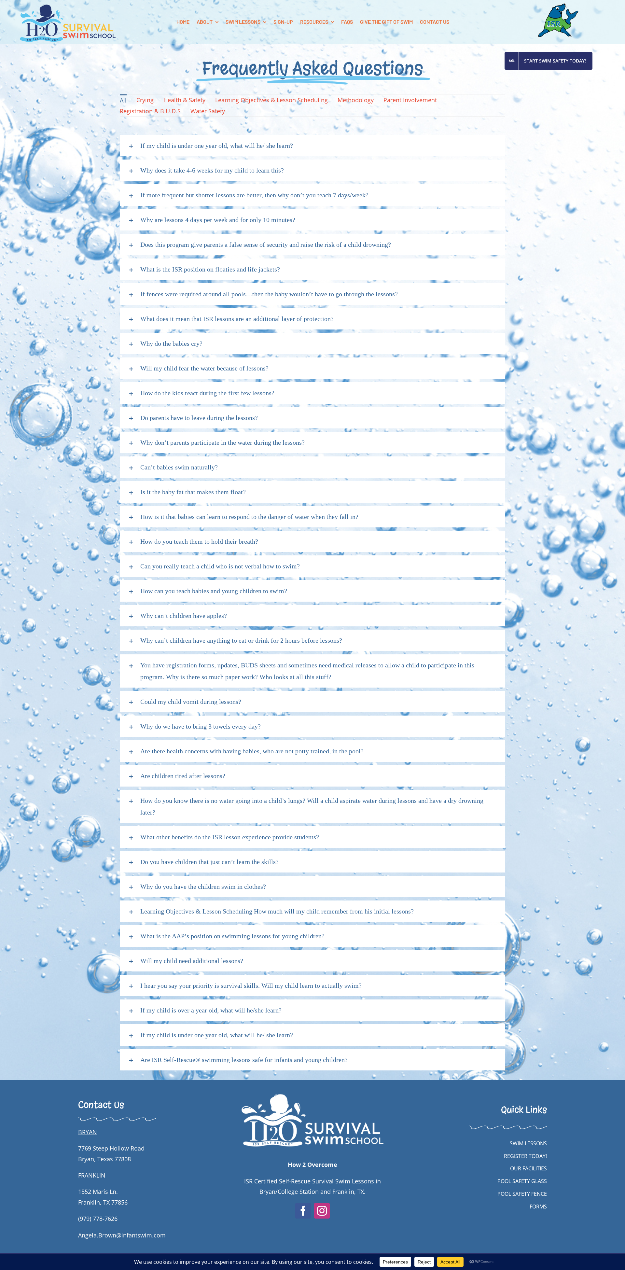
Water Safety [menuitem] (207, 111)
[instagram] (322, 1211)
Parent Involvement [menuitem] (410, 100)
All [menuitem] (123, 100)
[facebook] (303, 1211)
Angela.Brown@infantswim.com (122, 1235)
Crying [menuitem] (145, 100)
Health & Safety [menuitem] (184, 100)
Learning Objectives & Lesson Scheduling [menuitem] (271, 100)
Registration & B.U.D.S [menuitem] (150, 111)
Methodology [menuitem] (356, 100)
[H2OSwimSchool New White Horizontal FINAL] (312, 1090)
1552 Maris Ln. (98, 1191)
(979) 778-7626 (98, 1218)
